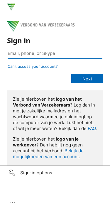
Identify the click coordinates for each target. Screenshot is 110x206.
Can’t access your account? (33, 66)
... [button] (12, 201)
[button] (55, 173)
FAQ (92, 128)
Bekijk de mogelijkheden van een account (48, 153)
